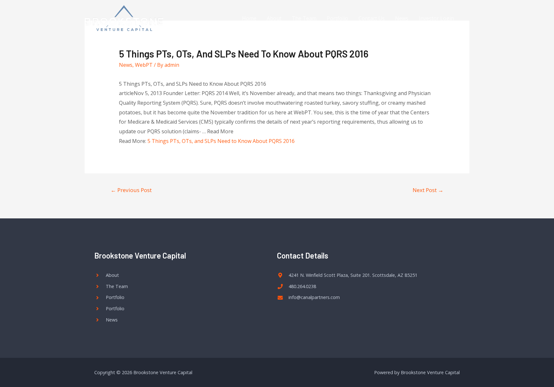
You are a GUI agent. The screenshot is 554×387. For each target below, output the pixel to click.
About (274, 18)
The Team (304, 18)
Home (249, 18)
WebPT (144, 64)
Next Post (428, 190)
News (401, 18)
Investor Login (436, 18)
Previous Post (131, 190)
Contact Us (371, 18)
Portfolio (337, 18)
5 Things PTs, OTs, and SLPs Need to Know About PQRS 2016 (221, 141)
